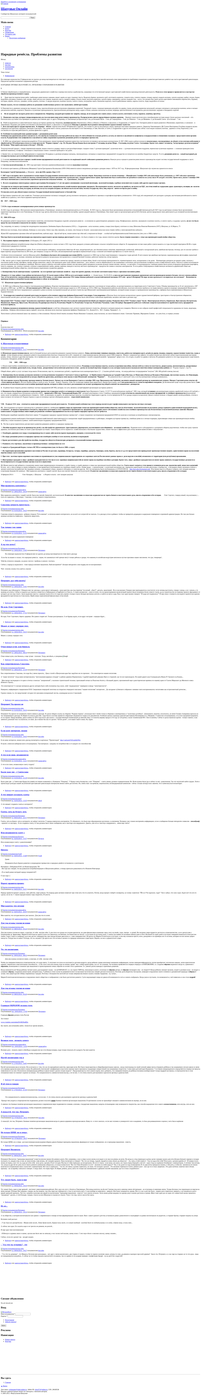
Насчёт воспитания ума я (12, 1057)
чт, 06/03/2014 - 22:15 (19, 818)
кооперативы (9, 67)
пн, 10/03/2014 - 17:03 (19, 1011)
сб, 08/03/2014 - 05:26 (19, 994)
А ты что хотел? (8, 544)
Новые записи (10, 1339)
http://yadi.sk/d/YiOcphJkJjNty (70, 740)
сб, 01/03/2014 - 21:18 (19, 778)
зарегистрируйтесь (21, 334)
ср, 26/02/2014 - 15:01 (19, 586)
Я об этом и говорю (10, 1084)
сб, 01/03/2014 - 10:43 (19, 736)
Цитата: (4, 850)
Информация (9, 76)
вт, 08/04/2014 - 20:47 (19, 1155)
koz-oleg (41, 331)
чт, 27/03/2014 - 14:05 (19, 1063)
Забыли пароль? (10, 1322)
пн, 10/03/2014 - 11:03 (19, 1046)
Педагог (41, 838)
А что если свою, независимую (15, 755)
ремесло (8, 63)
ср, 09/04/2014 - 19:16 (19, 1186)
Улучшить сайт (10, 34)
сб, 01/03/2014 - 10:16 (19, 710)
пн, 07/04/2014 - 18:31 (19, 1118)
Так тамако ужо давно (11, 527)
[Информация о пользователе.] (12, 329)
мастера (8, 65)
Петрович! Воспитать (10, 1149)
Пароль (4, 1316)
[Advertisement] (100, 45)
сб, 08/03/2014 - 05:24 (19, 929)
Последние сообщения (17, 38)
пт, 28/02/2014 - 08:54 (19, 653)
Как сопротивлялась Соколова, (15, 664)
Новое (7, 36)
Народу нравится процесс (12, 883)
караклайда (42, 491)
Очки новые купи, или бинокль (15, 647)
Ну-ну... (4, 1206)
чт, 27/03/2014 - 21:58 (19, 1090)
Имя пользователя (8, 1314)
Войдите (8, 334)
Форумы (8, 30)
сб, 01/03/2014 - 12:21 (19, 761)
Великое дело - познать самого (15, 1040)
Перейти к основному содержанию (13, 2)
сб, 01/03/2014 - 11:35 (19, 533)
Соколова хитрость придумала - (15, 505)
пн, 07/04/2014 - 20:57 (19, 1138)
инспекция (9, 69)
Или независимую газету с (13, 833)
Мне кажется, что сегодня (12, 906)
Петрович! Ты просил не (12, 704)
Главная (8, 27)
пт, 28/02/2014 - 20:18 (19, 491)
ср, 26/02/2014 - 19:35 (19, 632)
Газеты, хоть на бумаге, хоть (14, 812)
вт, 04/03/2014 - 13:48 (19, 856)
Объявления (9, 32)
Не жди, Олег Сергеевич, (12, 607)
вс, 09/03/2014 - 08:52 (19, 955)
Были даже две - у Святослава (14, 772)
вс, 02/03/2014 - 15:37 (19, 838)
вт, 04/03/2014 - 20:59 (19, 912)
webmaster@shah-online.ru (18, 1389)
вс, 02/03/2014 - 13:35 (19, 800)
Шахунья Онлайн (14, 9)
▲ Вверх (4, 1386)
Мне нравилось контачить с (13, 486)
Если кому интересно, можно (14, 731)
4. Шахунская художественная (14, 343)
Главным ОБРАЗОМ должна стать (16, 1005)
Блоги (7, 28)
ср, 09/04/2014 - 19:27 (19, 1250)
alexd (40, 800)
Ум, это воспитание (10, 949)
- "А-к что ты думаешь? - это (14, 1245)
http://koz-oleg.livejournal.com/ (140, 469)
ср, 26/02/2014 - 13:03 (19, 550)
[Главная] (4, 4)
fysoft (40, 856)
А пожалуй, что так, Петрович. (15, 1112)
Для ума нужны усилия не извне (15, 923)
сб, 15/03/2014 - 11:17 (19, 349)
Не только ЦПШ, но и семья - (14, 1132)
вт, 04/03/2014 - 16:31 (19, 889)
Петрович (41, 550)
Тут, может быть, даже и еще (14, 1180)
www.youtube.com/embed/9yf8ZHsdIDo (14, 1022)
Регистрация (9, 1320)
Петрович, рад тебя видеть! (13, 581)
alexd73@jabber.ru (41, 1389)
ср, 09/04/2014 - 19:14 (19, 1212)
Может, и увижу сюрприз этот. (15, 626)
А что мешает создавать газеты (15, 795)
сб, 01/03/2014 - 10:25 (19, 510)
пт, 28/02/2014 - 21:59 (19, 670)
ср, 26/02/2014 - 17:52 (19, 613)
